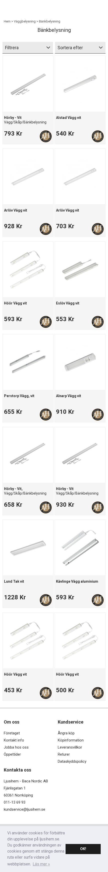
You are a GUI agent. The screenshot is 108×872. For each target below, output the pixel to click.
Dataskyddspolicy (72, 761)
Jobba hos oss (16, 747)
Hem (7, 21)
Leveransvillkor (70, 747)
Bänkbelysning (49, 21)
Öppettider (12, 754)
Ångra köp (66, 733)
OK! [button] (83, 849)
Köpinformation (71, 740)
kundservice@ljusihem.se (24, 809)
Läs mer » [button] (41, 864)
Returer (64, 754)
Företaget (12, 733)
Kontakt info (14, 740)
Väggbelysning (25, 21)
